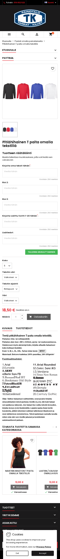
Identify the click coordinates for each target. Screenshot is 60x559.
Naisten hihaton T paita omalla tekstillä (19, 472)
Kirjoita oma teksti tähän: (16, 165)
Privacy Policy (43, 546)
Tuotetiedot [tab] (24, 328)
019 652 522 (19, 2)
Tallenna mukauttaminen (41, 252)
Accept (42, 553)
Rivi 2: (5, 182)
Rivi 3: (5, 199)
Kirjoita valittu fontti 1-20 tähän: (20, 216)
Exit (17, 553)
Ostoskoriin (38, 317)
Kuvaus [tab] (7, 328)
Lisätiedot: (8, 232)
